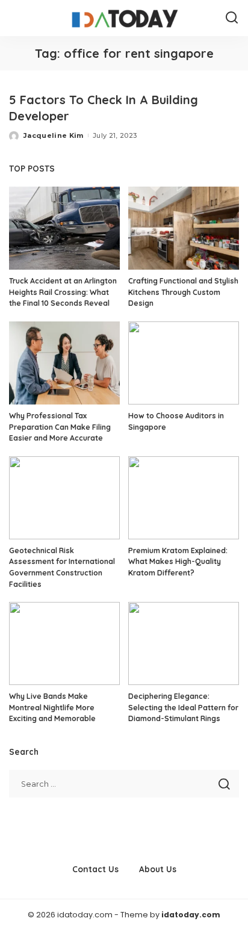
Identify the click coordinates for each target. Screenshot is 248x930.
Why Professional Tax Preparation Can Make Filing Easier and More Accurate (60, 426)
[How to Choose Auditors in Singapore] (183, 363)
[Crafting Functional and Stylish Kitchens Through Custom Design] (183, 228)
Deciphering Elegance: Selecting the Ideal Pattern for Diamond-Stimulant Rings (183, 707)
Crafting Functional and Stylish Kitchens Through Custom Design (183, 292)
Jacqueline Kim (53, 135)
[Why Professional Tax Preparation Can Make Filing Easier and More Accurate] (64, 363)
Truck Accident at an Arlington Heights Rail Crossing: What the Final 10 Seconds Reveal (63, 292)
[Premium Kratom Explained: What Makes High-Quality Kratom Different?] (183, 497)
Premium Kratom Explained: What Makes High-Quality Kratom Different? (178, 561)
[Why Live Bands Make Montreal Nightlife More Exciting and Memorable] (64, 643)
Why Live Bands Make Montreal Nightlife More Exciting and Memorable (52, 707)
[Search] (232, 18)
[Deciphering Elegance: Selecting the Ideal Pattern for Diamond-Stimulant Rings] (183, 643)
